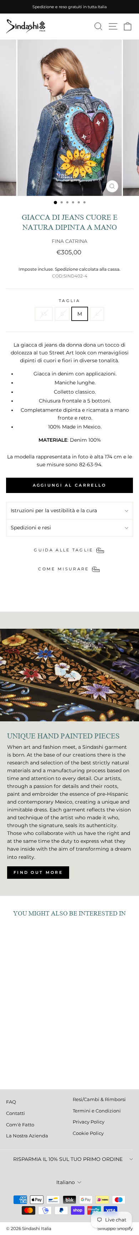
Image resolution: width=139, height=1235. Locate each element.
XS (44, 314)
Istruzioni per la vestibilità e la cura (54, 510)
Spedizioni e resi (31, 527)
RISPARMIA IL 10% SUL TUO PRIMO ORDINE (68, 1159)
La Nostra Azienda (27, 1135)
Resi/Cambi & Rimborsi (99, 1099)
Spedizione (66, 269)
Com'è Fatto (20, 1124)
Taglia (69, 300)
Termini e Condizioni (97, 1111)
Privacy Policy (88, 1122)
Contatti (15, 1113)
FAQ (11, 1102)
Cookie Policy (88, 1133)
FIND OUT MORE (38, 872)
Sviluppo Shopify (115, 1228)
